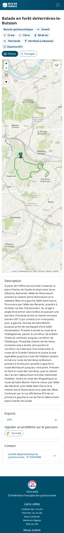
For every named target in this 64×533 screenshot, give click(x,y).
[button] (21, 155)
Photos (12, 53)
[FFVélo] (32, 484)
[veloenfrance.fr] (9, 5)
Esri (30, 271)
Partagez (29, 53)
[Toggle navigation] (57, 5)
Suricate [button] (16, 433)
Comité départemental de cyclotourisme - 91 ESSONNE (24, 455)
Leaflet (14, 271)
